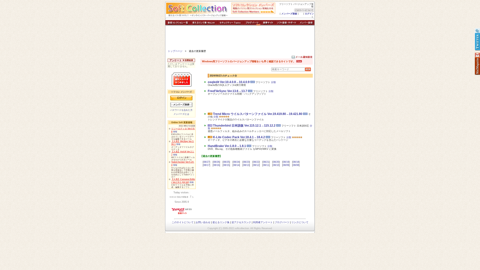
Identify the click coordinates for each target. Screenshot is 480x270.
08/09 (286, 165)
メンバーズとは (181, 114)
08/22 (256, 161)
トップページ (175, 51)
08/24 (236, 161)
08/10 (276, 165)
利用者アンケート (263, 222)
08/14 (236, 165)
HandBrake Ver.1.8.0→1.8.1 (227, 146)
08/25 (226, 161)
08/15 (226, 165)
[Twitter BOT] (477, 39)
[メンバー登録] (306, 24)
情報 (175, 131)
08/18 (296, 161)
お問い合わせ (203, 222)
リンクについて (299, 222)
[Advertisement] (240, 38)
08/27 (206, 161)
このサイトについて (183, 222)
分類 (273, 82)
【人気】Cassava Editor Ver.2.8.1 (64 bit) (183, 181)
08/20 (276, 161)
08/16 (216, 165)
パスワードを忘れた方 (181, 110)
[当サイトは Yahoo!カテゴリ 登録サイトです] (182, 214)
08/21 (266, 161)
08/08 (296, 165)
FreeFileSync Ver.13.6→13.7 (227, 91)
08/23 (246, 161)
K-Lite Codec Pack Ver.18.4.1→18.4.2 (239, 137)
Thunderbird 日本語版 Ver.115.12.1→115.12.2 (244, 125)
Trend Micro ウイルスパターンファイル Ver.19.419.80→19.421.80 (257, 114)
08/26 (216, 161)
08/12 (256, 165)
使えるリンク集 (221, 222)
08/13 (246, 165)
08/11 (266, 165)
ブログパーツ (282, 222)
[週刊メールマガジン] (477, 63)
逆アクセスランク (241, 222)
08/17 (206, 165)
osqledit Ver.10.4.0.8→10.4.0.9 (229, 82)
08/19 (286, 161)
